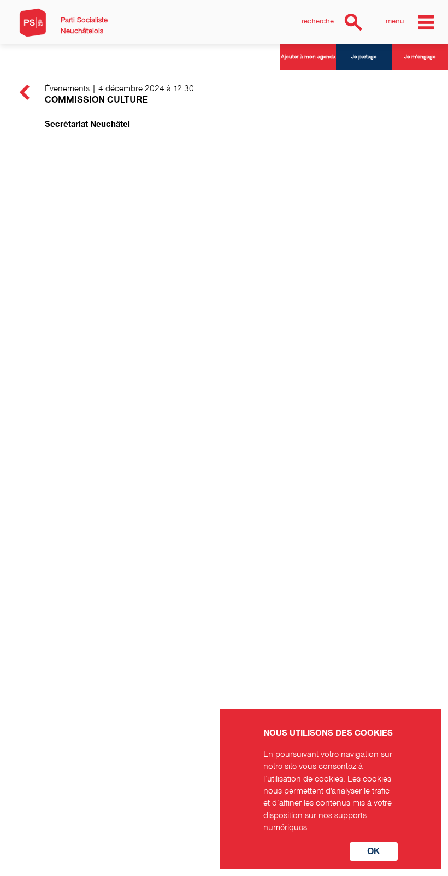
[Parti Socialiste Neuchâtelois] (32, 22)
